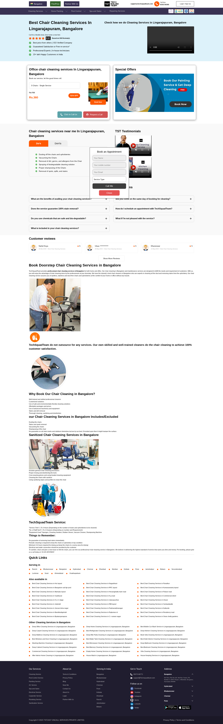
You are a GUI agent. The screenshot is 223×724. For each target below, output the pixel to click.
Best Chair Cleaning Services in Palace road (156, 592)
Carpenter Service (35, 696)
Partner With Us (71, 4)
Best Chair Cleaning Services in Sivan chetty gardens (159, 616)
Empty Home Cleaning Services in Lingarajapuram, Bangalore (108, 651)
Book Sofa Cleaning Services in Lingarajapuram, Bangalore (161, 635)
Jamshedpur (149, 569)
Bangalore (63, 569)
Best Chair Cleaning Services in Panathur (155, 583)
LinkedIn (137, 704)
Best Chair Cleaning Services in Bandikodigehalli (49, 612)
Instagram (137, 696)
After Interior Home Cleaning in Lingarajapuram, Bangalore (53, 655)
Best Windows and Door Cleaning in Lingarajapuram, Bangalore (54, 639)
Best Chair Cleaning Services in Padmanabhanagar (104, 608)
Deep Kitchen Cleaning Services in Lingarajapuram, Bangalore (163, 631)
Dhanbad (102, 569)
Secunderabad (177, 569)
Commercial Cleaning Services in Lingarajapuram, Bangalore (53, 651)
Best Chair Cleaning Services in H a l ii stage (47, 600)
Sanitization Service (36, 703)
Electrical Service (35, 692)
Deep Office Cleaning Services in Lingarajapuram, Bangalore (53, 627)
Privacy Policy (68, 678)
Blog (64, 681)
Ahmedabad (59, 573)
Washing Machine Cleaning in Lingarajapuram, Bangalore (52, 643)
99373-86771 (138, 674)
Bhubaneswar (48, 569)
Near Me (66, 685)
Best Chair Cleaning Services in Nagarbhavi (101, 583)
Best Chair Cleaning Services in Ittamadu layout (49, 592)
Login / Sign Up (185, 4)
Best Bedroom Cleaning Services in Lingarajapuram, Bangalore (163, 647)
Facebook (137, 688)
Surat (46, 573)
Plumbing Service (35, 699)
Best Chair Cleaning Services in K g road (100, 596)
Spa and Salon (95, 11)
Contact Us (66, 689)
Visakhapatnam (74, 573)
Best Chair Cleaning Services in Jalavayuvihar (102, 600)
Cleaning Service (35, 674)
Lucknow (35, 573)
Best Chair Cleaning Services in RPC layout (101, 588)
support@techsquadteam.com (142, 4)
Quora (136, 700)
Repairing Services (117, 11)
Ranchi (34, 569)
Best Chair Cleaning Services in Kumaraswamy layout (159, 588)
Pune (137, 569)
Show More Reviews (111, 258)
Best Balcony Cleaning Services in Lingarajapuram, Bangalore (108, 647)
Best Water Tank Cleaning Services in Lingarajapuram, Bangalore (109, 639)
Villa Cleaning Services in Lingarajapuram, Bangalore (159, 651)
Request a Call (96, 114)
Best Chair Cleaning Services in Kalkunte (155, 608)
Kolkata (126, 569)
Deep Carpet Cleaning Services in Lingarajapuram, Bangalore (54, 631)
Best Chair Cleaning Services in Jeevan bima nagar (50, 608)
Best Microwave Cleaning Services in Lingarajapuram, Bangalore (109, 643)
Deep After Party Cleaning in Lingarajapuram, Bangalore (106, 635)
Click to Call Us (70, 114)
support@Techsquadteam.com (144, 678)
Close (109, 193)
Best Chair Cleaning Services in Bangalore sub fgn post (51, 588)
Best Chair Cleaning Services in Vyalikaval (47, 596)
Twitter (136, 708)
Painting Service (34, 681)
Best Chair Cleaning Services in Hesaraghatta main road (106, 592)
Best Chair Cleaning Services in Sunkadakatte (157, 604)
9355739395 (164, 5)
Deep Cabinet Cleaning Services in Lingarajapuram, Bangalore (54, 647)
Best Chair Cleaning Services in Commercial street (158, 596)
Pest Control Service (36, 678)
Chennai (90, 569)
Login (65, 696)
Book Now (98, 102)
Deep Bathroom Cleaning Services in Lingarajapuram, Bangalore (163, 643)
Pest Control (76, 11)
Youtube (137, 692)
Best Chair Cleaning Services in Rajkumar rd (102, 612)
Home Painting (57, 11)
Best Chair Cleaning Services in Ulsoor (154, 600)
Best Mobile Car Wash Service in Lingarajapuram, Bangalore (162, 627)
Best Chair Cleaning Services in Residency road (157, 612)
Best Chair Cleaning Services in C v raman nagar (103, 616)
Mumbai (115, 569)
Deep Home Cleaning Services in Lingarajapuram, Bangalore (108, 627)
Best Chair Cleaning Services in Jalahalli (46, 604)
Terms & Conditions (69, 674)
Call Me (109, 186)
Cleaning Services (35, 11)
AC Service (33, 685)
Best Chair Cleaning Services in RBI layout (101, 604)
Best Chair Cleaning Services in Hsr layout (47, 583)
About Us (66, 692)
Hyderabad (77, 569)
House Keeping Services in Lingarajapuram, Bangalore (160, 655)
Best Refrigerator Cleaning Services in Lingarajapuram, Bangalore (109, 631)
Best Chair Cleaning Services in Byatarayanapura (49, 616)
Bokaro (162, 569)
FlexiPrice (55, 4)
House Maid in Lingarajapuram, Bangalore (101, 655)
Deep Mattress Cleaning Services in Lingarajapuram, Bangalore (54, 635)
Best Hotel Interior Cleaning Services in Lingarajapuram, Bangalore (164, 639)
